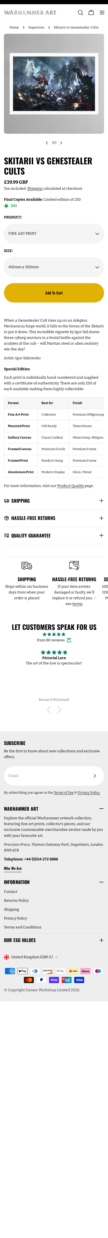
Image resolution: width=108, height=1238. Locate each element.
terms (77, 604)
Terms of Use (64, 792)
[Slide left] (47, 143)
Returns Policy (16, 900)
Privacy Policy (15, 918)
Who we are (12, 868)
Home (14, 27)
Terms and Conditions (22, 927)
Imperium (36, 27)
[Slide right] (61, 143)
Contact (10, 891)
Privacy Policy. (89, 792)
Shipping (34, 188)
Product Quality (70, 486)
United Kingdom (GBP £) (32, 957)
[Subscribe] (95, 776)
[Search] (80, 12)
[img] (54, 634)
